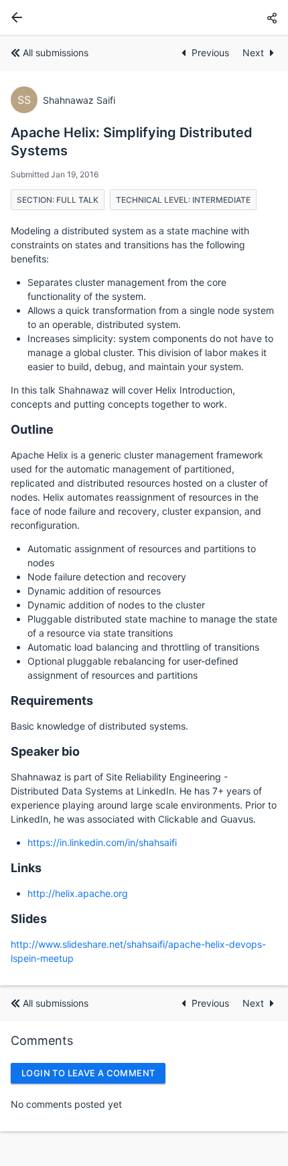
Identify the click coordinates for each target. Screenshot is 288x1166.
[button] (272, 17)
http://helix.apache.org (77, 893)
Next (253, 52)
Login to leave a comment (88, 1073)
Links (26, 868)
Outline (32, 429)
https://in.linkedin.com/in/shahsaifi (102, 842)
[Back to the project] (14, 17)
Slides (29, 919)
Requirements (52, 700)
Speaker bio (45, 751)
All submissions (55, 52)
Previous (212, 52)
